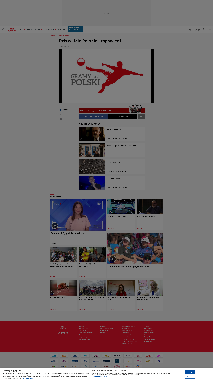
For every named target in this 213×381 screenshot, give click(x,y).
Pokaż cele (189, 376)
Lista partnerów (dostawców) (100, 376)
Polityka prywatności (27, 378)
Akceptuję (189, 372)
